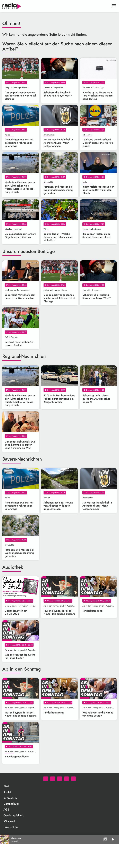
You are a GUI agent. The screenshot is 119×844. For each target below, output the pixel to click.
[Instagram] (59, 778)
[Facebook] (52, 778)
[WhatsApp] (45, 778)
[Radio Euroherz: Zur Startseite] (56, 6)
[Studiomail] (66, 778)
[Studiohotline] (73, 778)
